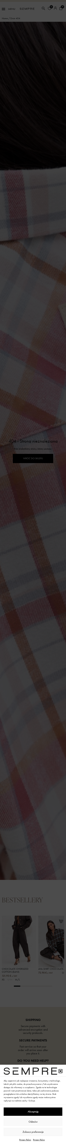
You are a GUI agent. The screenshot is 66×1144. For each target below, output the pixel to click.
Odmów (33, 1121)
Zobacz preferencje (33, 1131)
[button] (60, 1071)
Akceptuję (33, 1111)
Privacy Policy (25, 1139)
